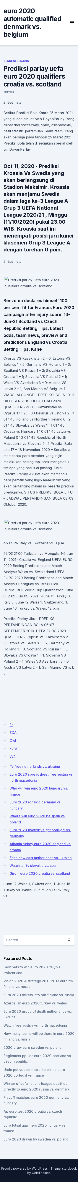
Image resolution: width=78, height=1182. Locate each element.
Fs (11, 725)
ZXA (13, 732)
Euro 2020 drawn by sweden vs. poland (35, 1139)
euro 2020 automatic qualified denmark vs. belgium (32, 22)
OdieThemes (41, 1173)
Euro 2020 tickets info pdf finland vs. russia (38, 995)
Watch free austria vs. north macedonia (35, 1025)
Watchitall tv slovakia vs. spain (34, 865)
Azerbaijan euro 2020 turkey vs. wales (35, 1003)
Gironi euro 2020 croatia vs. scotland (40, 873)
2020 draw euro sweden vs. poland (32, 1047)
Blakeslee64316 (16, 61)
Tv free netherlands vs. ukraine (35, 766)
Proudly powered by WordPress (24, 1168)
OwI (13, 740)
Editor (8, 92)
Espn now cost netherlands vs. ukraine (41, 858)
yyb (13, 756)
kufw (14, 748)
